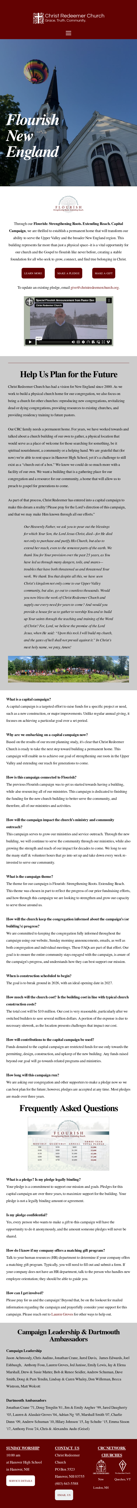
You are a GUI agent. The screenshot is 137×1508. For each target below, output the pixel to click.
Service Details (20, 1480)
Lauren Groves (62, 1314)
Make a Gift (104, 273)
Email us (64, 1495)
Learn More (33, 273)
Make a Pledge (68, 273)
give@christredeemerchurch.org (95, 287)
